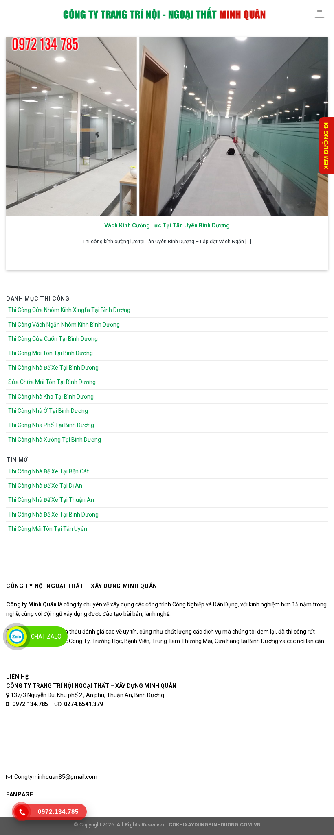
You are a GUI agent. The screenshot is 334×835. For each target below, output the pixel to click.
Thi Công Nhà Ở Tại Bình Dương (48, 411)
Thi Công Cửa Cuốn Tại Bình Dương (53, 339)
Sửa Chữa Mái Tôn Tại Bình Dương (52, 382)
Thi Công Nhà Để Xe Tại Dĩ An (45, 485)
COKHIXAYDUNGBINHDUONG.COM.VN (215, 825)
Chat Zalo (46, 636)
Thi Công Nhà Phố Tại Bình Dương (51, 425)
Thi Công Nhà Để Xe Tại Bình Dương (53, 367)
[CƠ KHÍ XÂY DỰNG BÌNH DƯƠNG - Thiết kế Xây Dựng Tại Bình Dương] (164, 14)
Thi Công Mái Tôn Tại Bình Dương (50, 353)
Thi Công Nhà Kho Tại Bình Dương (51, 396)
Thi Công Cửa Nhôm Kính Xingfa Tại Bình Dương (69, 310)
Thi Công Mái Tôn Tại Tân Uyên (47, 528)
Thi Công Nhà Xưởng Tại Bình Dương (54, 439)
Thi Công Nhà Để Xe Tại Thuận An (51, 500)
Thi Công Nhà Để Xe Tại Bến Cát (48, 471)
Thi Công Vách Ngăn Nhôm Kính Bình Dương (64, 324)
